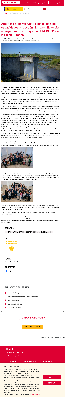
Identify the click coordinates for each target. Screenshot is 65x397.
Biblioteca (51, 3)
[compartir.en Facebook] (6, 271)
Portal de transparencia (35, 2)
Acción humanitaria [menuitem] (46, 361)
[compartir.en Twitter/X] (10, 271)
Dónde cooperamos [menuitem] (30, 361)
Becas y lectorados (58, 2)
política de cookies (35, 394)
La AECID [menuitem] (13, 361)
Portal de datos (27, 2)
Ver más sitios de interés (32, 318)
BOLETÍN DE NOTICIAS (10, 2)
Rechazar (52, 383)
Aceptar (52, 377)
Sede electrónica (44, 2)
